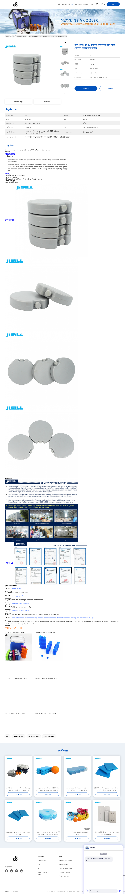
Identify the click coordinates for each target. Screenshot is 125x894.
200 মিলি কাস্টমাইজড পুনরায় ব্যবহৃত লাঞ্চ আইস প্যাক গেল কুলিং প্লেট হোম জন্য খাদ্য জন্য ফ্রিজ (106, 789)
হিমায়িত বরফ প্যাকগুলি (49, 736)
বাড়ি (59, 4)
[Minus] (120, 848)
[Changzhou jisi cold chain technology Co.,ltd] (15, 4)
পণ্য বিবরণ (47, 102)
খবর (76, 4)
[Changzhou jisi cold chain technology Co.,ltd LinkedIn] (11, 871)
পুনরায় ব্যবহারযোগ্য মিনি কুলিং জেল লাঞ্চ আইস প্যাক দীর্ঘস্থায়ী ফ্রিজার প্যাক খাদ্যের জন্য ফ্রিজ (77, 789)
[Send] (120, 891)
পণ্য (72, 4)
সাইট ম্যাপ (15, 891)
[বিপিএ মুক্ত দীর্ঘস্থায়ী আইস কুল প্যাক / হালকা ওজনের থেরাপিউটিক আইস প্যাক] (106, 815)
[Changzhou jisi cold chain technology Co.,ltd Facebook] (6, 871)
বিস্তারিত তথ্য (18, 102)
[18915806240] (21, 871)
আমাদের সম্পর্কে (66, 4)
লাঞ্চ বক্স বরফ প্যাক (18, 736)
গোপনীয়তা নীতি (8, 891)
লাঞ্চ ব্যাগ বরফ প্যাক (33, 736)
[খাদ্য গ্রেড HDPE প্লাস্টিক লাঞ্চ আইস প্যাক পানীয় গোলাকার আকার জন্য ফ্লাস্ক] (28, 67)
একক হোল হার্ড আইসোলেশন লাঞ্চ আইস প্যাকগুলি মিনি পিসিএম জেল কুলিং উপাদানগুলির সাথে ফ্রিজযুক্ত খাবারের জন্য (48, 833)
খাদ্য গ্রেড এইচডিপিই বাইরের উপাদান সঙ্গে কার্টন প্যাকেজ (77, 833)
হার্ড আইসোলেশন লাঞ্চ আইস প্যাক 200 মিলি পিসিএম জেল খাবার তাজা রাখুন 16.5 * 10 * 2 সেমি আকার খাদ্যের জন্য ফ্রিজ (48, 789)
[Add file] (86, 891)
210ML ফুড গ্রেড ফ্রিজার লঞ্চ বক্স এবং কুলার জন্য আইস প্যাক (18, 833)
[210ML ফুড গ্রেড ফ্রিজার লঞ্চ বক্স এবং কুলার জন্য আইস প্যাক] (18, 815)
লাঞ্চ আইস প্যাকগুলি (21, 36)
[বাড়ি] (15, 861)
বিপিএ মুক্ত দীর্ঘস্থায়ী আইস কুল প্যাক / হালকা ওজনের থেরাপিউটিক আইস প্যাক (107, 833)
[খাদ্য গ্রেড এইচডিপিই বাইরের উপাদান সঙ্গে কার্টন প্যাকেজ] (77, 815)
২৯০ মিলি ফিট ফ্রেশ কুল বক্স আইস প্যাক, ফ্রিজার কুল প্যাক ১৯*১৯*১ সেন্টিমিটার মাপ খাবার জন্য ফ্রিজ (18, 789)
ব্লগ (39, 868)
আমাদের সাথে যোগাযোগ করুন (85, 4)
